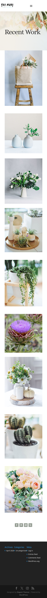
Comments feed (34, 558)
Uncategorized (21, 551)
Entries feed (33, 554)
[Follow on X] (30, 525)
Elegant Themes (23, 592)
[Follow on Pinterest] (21, 525)
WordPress (23, 595)
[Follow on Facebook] (16, 525)
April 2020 (10, 551)
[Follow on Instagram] (26, 525)
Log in (30, 551)
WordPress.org (33, 561)
